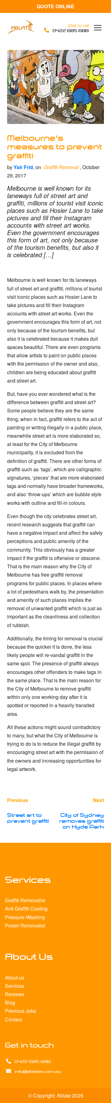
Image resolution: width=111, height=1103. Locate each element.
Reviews (14, 994)
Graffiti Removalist (25, 900)
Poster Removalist (25, 925)
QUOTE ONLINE (55, 6)
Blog (10, 1002)
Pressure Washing (25, 917)
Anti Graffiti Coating (26, 908)
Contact (13, 1019)
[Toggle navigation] (97, 28)
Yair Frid (23, 167)
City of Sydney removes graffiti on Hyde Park (81, 821)
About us (14, 977)
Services (14, 985)
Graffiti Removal (61, 167)
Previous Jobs (20, 1010)
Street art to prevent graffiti (28, 818)
